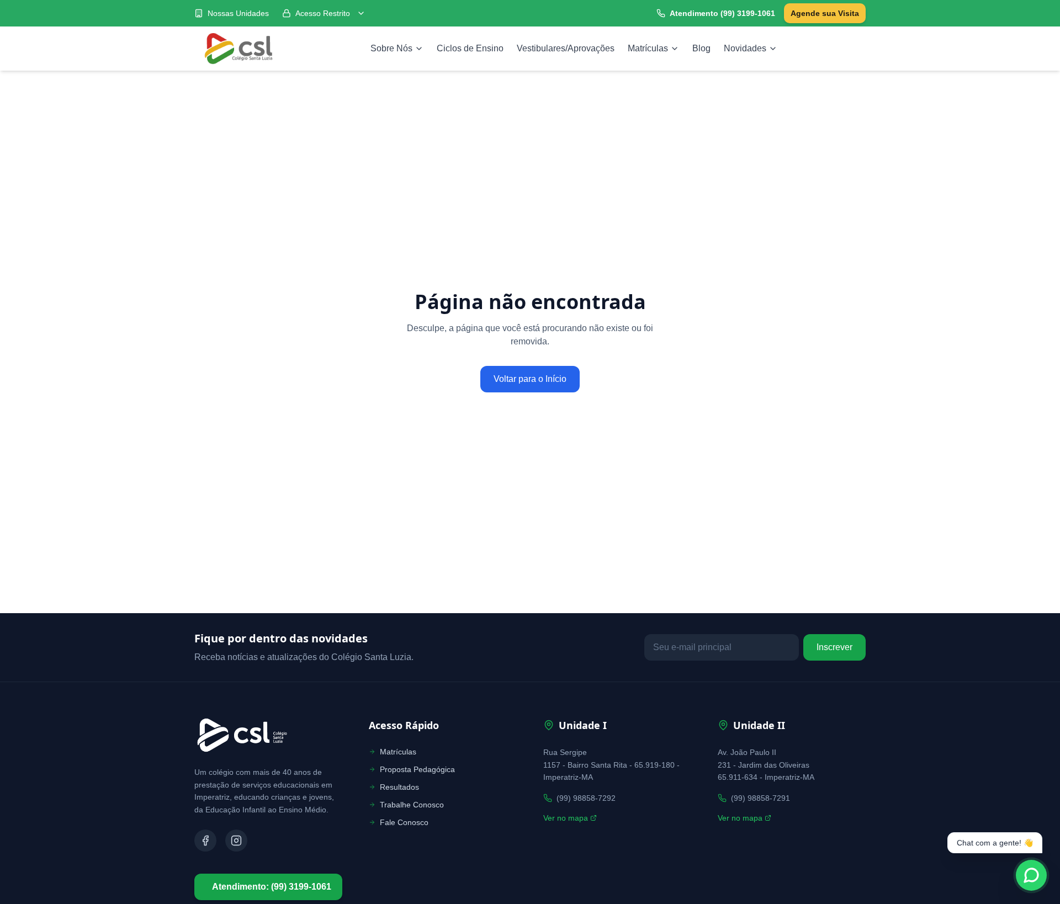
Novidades (745, 48)
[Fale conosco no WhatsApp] (1031, 875)
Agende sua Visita (825, 13)
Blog (701, 48)
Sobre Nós (391, 48)
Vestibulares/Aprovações (565, 48)
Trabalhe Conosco (412, 804)
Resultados (399, 787)
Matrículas (648, 48)
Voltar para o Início (530, 379)
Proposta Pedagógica (417, 769)
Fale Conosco (404, 822)
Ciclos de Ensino (470, 48)
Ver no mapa (565, 817)
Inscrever (834, 647)
